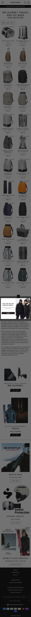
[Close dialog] (29, 299)
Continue (8, 313)
